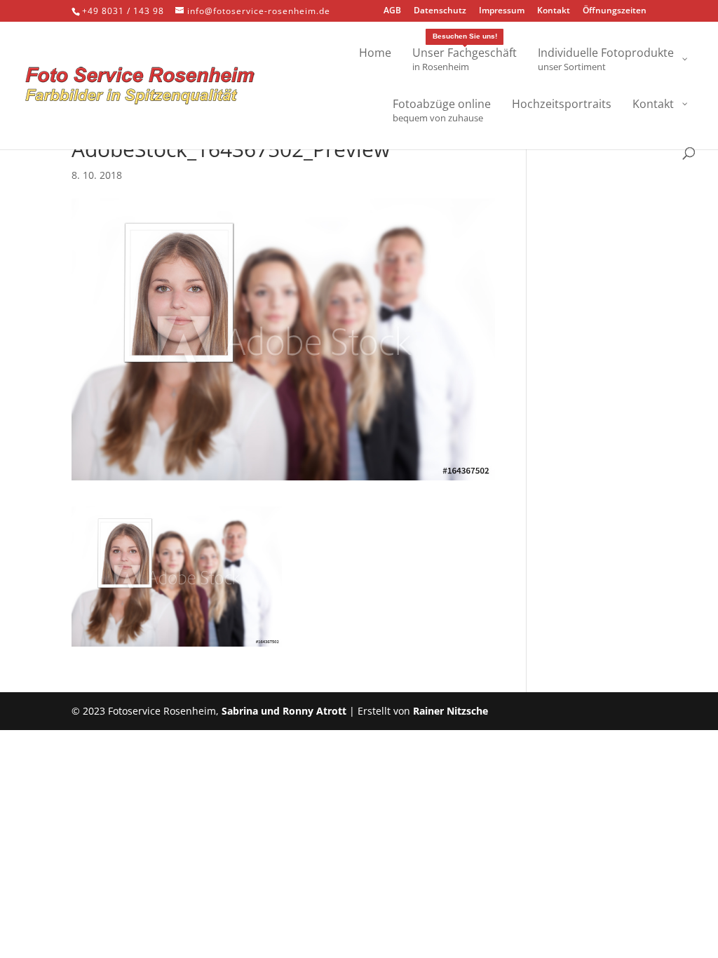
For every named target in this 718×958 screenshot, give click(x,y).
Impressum (501, 11)
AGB (392, 11)
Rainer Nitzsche (450, 710)
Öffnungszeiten (614, 11)
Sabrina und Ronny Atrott (284, 710)
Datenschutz (440, 11)
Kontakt (553, 11)
